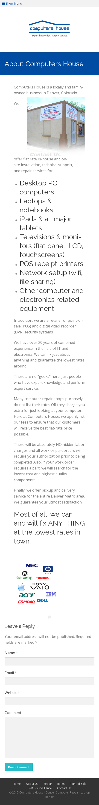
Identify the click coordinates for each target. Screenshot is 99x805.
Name (11, 652)
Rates (60, 784)
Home (17, 784)
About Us (32, 784)
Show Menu (13, 3)
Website (12, 692)
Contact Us (64, 788)
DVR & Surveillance (40, 788)
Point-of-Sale (78, 784)
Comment (13, 712)
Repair (48, 784)
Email (11, 672)
